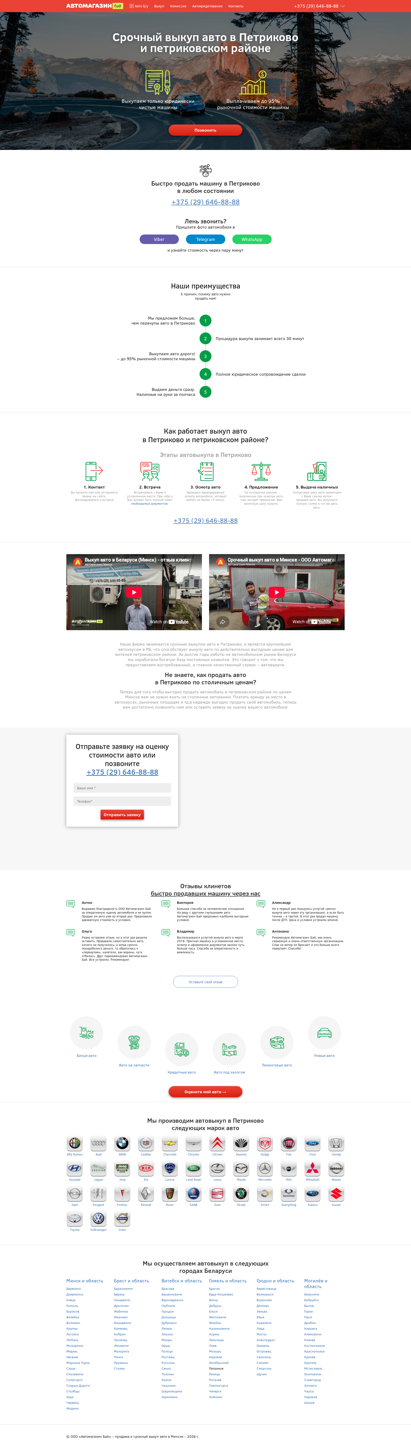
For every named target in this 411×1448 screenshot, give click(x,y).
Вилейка (72, 1317)
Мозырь (215, 1351)
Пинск (118, 1357)
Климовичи (312, 1334)
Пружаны (121, 1362)
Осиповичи (312, 1374)
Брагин (214, 1288)
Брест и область (131, 1280)
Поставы (168, 1357)
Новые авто (324, 1055)
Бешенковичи (171, 1294)
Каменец (120, 1328)
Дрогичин (121, 1305)
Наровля (215, 1357)
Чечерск (215, 1391)
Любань (72, 1340)
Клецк (70, 1300)
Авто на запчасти (134, 1064)
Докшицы (168, 1317)
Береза (119, 1294)
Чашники (168, 1385)
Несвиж (72, 1357)
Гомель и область (228, 1280)
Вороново (264, 1300)
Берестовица (266, 1288)
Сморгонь (264, 1368)
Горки (308, 1311)
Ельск (213, 1311)
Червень (72, 1402)
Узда (69, 1397)
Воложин (73, 1322)
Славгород (312, 1379)
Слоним (262, 1362)
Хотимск (310, 1385)
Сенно (166, 1368)
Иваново (121, 1317)
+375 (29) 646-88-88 (316, 6)
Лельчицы (216, 1340)
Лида (260, 1328)
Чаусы (309, 1391)
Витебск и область (181, 1280)
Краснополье (314, 1351)
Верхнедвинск (172, 1300)
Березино (73, 1288)
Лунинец (120, 1340)
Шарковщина (171, 1391)
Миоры (166, 1340)
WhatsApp (252, 239)
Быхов (309, 1305)
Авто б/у (141, 6)
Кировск (310, 1328)
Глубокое (168, 1305)
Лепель (166, 1328)
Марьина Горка (78, 1362)
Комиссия (178, 6)
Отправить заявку (122, 814)
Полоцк (167, 1351)
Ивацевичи (122, 1322)
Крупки (72, 1328)
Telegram (205, 239)
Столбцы (73, 1391)
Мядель (72, 1351)
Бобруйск (311, 1300)
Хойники (215, 1397)
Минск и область (84, 1280)
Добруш (215, 1305)
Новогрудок (266, 1340)
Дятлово (263, 1305)
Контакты (235, 6)
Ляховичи (121, 1345)
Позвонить (205, 130)
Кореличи (264, 1322)
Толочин (167, 1374)
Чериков (310, 1397)
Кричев (309, 1357)
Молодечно (74, 1345)
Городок (167, 1311)
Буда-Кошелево (221, 1294)
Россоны (168, 1362)
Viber (159, 239)
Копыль (72, 1305)
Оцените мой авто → (205, 1091)
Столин (119, 1368)
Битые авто (87, 1055)
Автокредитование (207, 6)
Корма (214, 1334)
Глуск (308, 1317)
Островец (264, 1351)
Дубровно (169, 1322)
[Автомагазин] (94, 5)
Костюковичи (314, 1345)
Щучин (262, 1374)
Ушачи (166, 1379)
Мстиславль (313, 1368)
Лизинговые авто (277, 1064)
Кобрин (120, 1334)
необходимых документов (149, 503)
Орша (165, 1345)
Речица (214, 1374)
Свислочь (264, 1357)
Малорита (121, 1351)
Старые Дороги (78, 1385)
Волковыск (265, 1294)
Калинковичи (219, 1328)
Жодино (72, 1408)
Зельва (262, 1311)
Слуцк (70, 1368)
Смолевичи (74, 1374)
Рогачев (215, 1379)
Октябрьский (219, 1362)
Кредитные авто (182, 1071)
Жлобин (215, 1322)
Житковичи (217, 1317)
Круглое (310, 1362)
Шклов (309, 1402)
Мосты (262, 1334)
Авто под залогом (229, 1071)
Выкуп (159, 6)
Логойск (72, 1334)
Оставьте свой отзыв (205, 981)
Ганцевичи (122, 1300)
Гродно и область (275, 1280)
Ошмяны (263, 1345)
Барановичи (123, 1288)
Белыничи (311, 1294)
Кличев (309, 1340)
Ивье (260, 1317)
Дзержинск (74, 1294)
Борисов (72, 1311)
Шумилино (169, 1397)
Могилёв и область (316, 1283)
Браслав (167, 1288)
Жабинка (121, 1311)
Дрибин (310, 1322)
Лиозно (167, 1334)
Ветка (213, 1300)
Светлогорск (218, 1385)
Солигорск (74, 1379)
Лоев (213, 1345)
